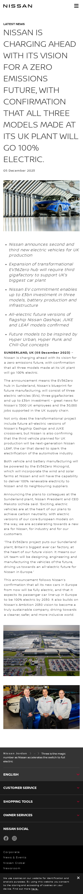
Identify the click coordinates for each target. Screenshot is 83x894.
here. (35, 888)
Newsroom (11, 868)
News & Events (15, 857)
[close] (78, 878)
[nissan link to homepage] (17, 6)
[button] (76, 6)
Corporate (11, 852)
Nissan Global (14, 863)
